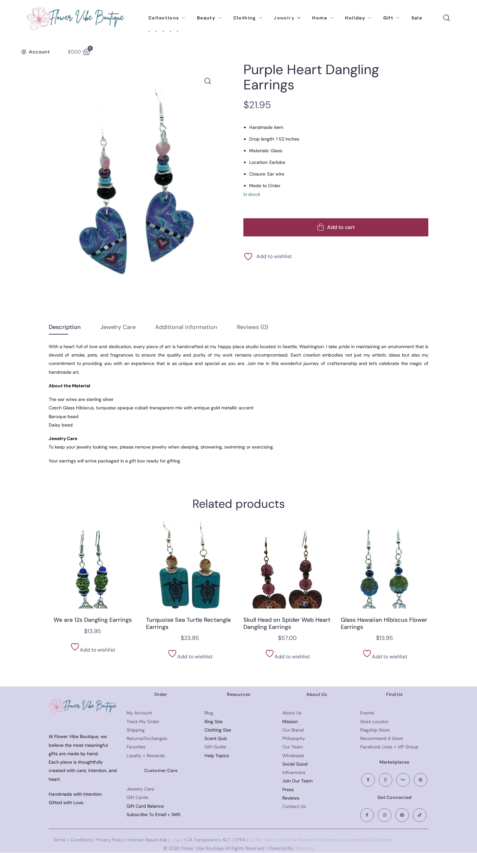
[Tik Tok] (419, 815)
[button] (35, 52)
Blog (208, 713)
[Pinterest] (402, 815)
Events (367, 713)
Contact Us (294, 806)
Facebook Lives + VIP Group (389, 747)
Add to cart (341, 227)
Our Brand (293, 730)
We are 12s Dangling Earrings (93, 620)
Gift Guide (215, 747)
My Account (139, 713)
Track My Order (143, 721)
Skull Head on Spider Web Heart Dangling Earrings (286, 624)
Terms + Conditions (73, 840)
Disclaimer (383, 840)
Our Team (292, 747)
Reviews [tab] (252, 327)
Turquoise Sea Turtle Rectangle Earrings (188, 624)
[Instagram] (384, 815)
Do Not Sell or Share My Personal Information (294, 840)
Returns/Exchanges (147, 738)
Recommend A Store (381, 738)
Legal (177, 840)
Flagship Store (375, 730)
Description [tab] (65, 327)
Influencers (293, 772)
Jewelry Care (140, 789)
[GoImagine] (420, 780)
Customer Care (160, 770)
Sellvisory (303, 848)
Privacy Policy (110, 840)
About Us (291, 713)
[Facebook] (367, 815)
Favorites (136, 747)
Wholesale (293, 755)
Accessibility (355, 840)
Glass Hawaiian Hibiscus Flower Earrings (384, 624)
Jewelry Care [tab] (118, 327)
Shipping (136, 730)
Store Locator (374, 721)
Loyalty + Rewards (146, 755)
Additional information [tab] (186, 327)
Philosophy (293, 738)
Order (160, 694)
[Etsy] (385, 780)
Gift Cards (137, 797)
